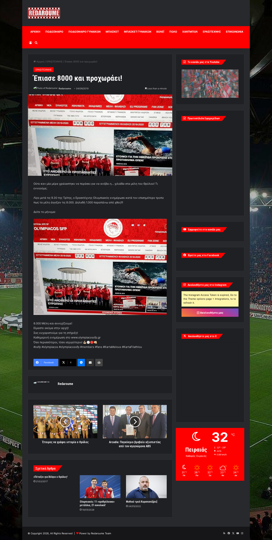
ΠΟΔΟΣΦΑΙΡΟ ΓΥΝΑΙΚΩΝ (84, 31)
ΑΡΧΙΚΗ (35, 31)
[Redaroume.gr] (44, 13)
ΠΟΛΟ (173, 31)
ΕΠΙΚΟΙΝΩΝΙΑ (234, 31)
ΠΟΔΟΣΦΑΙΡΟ (54, 31)
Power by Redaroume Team (95, 533)
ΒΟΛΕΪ (160, 31)
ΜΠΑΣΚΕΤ (112, 31)
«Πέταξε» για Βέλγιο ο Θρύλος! (50, 476)
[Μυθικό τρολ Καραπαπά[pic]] (146, 486)
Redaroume (65, 88)
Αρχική (40, 61)
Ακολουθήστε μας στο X (202, 336)
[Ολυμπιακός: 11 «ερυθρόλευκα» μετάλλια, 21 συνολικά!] (100, 486)
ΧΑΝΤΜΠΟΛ (190, 31)
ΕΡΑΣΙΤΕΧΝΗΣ (212, 31)
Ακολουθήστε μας (211, 312)
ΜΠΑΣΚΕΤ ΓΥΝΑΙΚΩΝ (137, 31)
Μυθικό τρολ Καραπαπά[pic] (141, 501)
